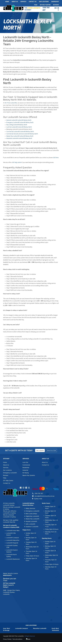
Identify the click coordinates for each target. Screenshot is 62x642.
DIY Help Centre (45, 5)
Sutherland (55, 630)
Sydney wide (38, 498)
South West (55, 628)
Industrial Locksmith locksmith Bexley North (19, 138)
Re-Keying (26, 473)
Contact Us (32, 1)
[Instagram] (57, 8)
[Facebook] (55, 8)
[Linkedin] (58, 8)
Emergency (55, 1)
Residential (26, 467)
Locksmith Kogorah (12, 543)
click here (56, 157)
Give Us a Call (51, 450)
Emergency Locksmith (10, 473)
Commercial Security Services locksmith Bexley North (22, 134)
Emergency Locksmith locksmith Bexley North (19, 122)
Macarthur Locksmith (39, 628)
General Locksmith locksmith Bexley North (18, 120)
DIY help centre (17, 162)
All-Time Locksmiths (11, 103)
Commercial (26, 465)
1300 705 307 (45, 9)
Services (23, 1)
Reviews (56, 5)
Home (7, 1)
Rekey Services (30, 508)
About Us (15, 1)
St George (6, 630)
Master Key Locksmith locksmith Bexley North (19, 136)
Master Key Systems (29, 475)
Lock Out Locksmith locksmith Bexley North (19, 127)
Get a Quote (40, 450)
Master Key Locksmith (32, 519)
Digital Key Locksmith (32, 516)
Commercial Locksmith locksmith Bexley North (20, 131)
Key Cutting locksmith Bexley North (16, 125)
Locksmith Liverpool (12, 537)
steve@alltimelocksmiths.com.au (44, 496)
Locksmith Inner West (12, 530)
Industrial (25, 470)
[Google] (58, 10)
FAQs (35, 5)
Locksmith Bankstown (13, 559)
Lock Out (25, 462)
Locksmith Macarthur (12, 540)
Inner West (6, 628)
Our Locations (44, 1)
